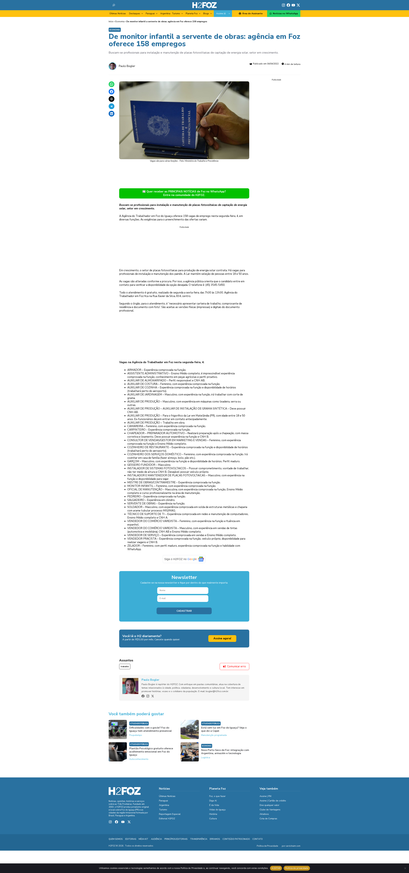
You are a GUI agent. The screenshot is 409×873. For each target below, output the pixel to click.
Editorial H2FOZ (167, 818)
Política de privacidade (296, 868)
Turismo (176, 13)
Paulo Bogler (127, 66)
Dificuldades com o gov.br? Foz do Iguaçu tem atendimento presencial (150, 729)
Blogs (206, 13)
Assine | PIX (265, 796)
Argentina (165, 13)
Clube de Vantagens (270, 809)
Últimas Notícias (117, 13)
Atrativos (264, 814)
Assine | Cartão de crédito (273, 800)
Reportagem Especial (170, 814)
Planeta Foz (192, 13)
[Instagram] (147, 696)
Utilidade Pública (139, 723)
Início (111, 21)
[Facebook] (143, 696)
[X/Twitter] (152, 696)
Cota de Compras (268, 818)
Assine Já (221, 13)
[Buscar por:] (114, 5)
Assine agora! (222, 638)
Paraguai (150, 13)
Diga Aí (213, 800)
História (213, 814)
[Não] (405, 868)
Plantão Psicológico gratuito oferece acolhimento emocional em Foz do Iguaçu (151, 752)
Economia (119, 21)
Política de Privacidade (267, 846)
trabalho (125, 666)
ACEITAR (276, 868)
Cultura (213, 818)
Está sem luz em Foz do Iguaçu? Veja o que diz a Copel (224, 729)
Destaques (134, 13)
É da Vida (214, 805)
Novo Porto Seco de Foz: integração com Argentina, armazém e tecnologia (225, 751)
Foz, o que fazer (217, 796)
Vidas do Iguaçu (217, 809)
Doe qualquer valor (269, 805)
